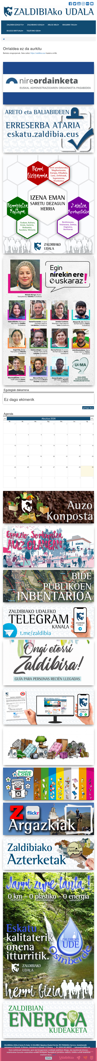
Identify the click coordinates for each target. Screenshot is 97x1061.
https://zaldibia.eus (37, 53)
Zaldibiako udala (35, 25)
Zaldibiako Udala (12, 4)
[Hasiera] (4, 39)
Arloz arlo (53, 25)
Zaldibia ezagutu (15, 25)
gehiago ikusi (88, 407)
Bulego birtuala (14, 31)
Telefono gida (33, 31)
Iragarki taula (69, 25)
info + (54, 1055)
